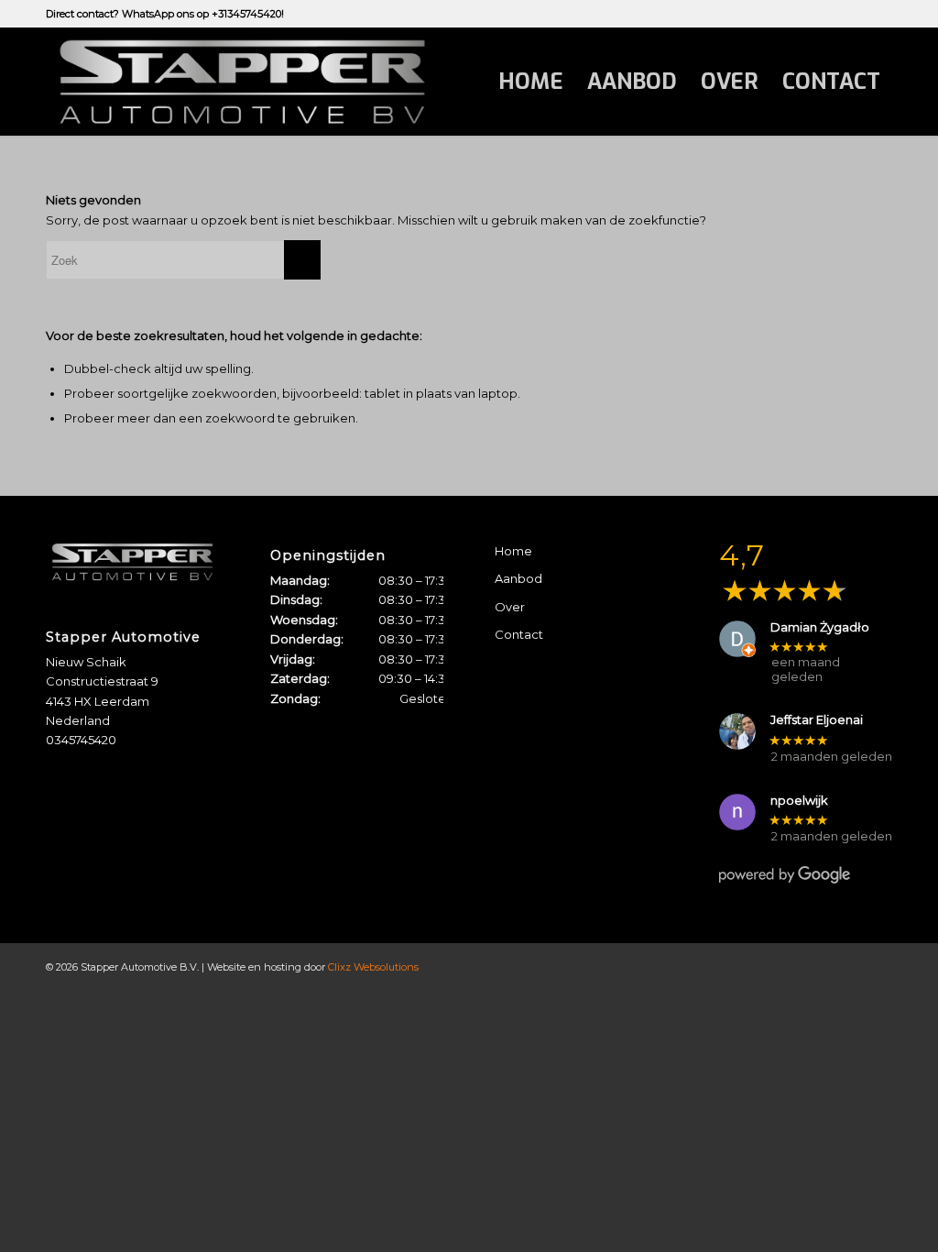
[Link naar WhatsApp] (850, 13)
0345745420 (81, 739)
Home (513, 551)
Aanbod (518, 578)
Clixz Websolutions (373, 967)
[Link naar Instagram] (878, 13)
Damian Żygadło (819, 627)
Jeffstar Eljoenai (816, 720)
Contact (519, 634)
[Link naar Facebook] (823, 13)
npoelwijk (799, 800)
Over (510, 606)
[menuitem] (530, 81)
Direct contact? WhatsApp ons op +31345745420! (165, 13)
